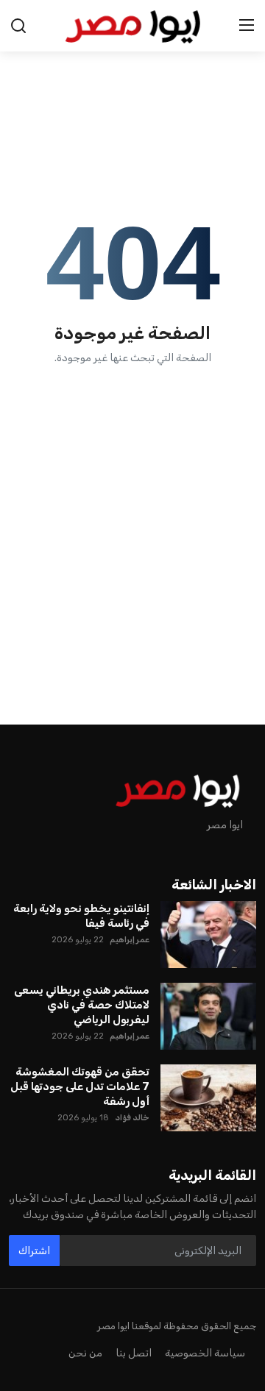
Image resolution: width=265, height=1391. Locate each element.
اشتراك (34, 1251)
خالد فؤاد (132, 1118)
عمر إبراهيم (129, 939)
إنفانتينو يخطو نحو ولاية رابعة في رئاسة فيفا (81, 916)
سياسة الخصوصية (205, 1353)
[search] (18, 26)
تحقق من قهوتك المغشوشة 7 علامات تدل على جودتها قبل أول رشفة (79, 1086)
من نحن (85, 1353)
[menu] (246, 26)
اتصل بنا (134, 1353)
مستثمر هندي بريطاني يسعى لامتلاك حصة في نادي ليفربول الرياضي (81, 1004)
